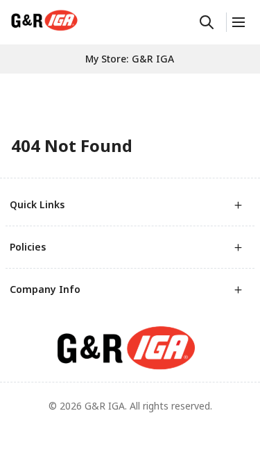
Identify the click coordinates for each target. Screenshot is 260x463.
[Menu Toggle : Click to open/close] (237, 22)
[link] (44, 20)
